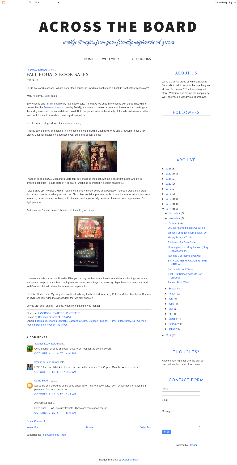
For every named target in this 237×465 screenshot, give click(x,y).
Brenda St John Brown (46, 362)
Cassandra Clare (78, 320)
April (171, 313)
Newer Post (33, 427)
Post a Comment (36, 421)
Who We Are (113, 59)
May (171, 308)
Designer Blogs (130, 459)
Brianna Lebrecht (57, 320)
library (127, 320)
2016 (169, 203)
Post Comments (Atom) (54, 434)
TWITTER (58, 313)
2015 (169, 208)
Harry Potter (116, 320)
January (173, 328)
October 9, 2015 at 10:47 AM (55, 394)
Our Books (141, 59)
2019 (169, 188)
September (175, 288)
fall (106, 320)
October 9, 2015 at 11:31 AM (55, 412)
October (173, 223)
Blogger (193, 445)
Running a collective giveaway (184, 255)
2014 (169, 335)
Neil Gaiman (139, 320)
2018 (169, 193)
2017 (169, 198)
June (172, 303)
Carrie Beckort (42, 380)
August (173, 293)
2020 (169, 183)
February (174, 323)
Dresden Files (96, 320)
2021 (169, 178)
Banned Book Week (179, 282)
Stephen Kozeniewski (46, 343)
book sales (41, 320)
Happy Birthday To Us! (180, 237)
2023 (169, 168)
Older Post (145, 427)
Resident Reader (45, 324)
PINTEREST (73, 313)
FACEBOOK (44, 313)
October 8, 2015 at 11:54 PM (55, 353)
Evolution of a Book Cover (182, 242)
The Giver (61, 324)
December (175, 213)
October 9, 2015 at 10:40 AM (55, 371)
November (175, 218)
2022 (169, 173)
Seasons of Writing (54, 107)
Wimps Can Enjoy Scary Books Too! (187, 232)
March (172, 318)
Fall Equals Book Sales (180, 269)
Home (89, 59)
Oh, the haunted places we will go (186, 227)
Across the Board (118, 26)
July (171, 298)
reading (31, 324)
